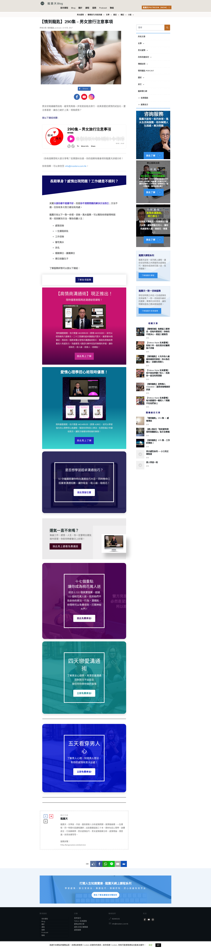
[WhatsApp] (105, 864)
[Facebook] (99, 864)
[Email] (118, 864)
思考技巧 (77, 918)
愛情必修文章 (79, 924)
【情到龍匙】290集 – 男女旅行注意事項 (76, 21)
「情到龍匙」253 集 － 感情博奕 (153, 421)
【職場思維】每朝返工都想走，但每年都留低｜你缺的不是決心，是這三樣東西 (158, 332)
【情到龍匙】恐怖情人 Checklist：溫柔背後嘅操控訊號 (158, 387)
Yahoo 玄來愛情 (80, 921)
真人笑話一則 (153, 465)
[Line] (112, 864)
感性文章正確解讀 (81, 927)
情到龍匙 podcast (54, 28)
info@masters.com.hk (75, 166)
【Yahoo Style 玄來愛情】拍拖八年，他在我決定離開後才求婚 (158, 345)
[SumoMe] (124, 864)
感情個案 (77, 930)
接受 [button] (158, 945)
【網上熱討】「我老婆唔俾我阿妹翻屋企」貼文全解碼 (153, 432)
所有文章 (43, 28)
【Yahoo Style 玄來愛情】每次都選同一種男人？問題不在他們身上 (158, 400)
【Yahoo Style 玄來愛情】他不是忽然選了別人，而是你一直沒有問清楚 (158, 373)
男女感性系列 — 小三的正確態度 (153, 454)
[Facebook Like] (93, 864)
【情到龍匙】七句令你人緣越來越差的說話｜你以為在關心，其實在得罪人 (158, 359)
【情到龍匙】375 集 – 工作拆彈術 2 (153, 443)
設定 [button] (150, 945)
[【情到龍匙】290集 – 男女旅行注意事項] (81, 57)
